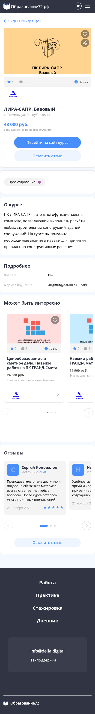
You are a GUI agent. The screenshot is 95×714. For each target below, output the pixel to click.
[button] (47, 412)
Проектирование (22, 182)
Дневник (47, 621)
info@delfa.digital (47, 651)
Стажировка (47, 608)
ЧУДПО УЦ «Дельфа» (24, 21)
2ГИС (43, 472)
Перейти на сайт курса (47, 142)
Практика (47, 595)
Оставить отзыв (47, 155)
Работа (47, 582)
